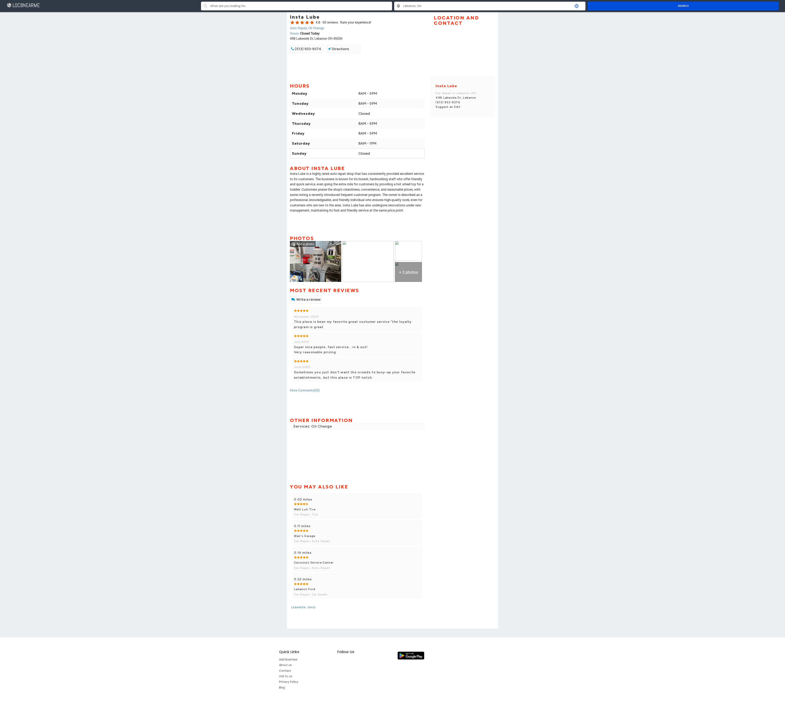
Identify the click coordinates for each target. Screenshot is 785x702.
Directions (340, 49)
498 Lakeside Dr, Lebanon (456, 97)
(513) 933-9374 (307, 49)
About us (285, 665)
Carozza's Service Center (314, 562)
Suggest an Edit (448, 107)
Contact (285, 671)
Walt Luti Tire (305, 509)
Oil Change (316, 28)
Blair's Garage (304, 536)
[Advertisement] (357, 68)
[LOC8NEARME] (23, 5)
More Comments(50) (305, 390)
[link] (315, 261)
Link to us (285, 676)
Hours (294, 33)
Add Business (288, 659)
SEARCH (683, 5)
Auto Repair (298, 28)
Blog (282, 687)
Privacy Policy (288, 682)
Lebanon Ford (304, 589)
